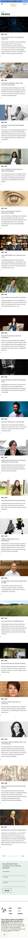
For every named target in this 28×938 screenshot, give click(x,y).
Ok (4, 934)
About (10, 908)
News (2, 12)
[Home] (13, 5)
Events (10, 913)
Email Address (6, 871)
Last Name (5, 882)
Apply (10, 911)
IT (26, 4)
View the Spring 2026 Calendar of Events (11, 1)
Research (20, 913)
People (19, 908)
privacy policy (7, 930)
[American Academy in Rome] (5, 909)
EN (23, 4)
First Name (5, 877)
